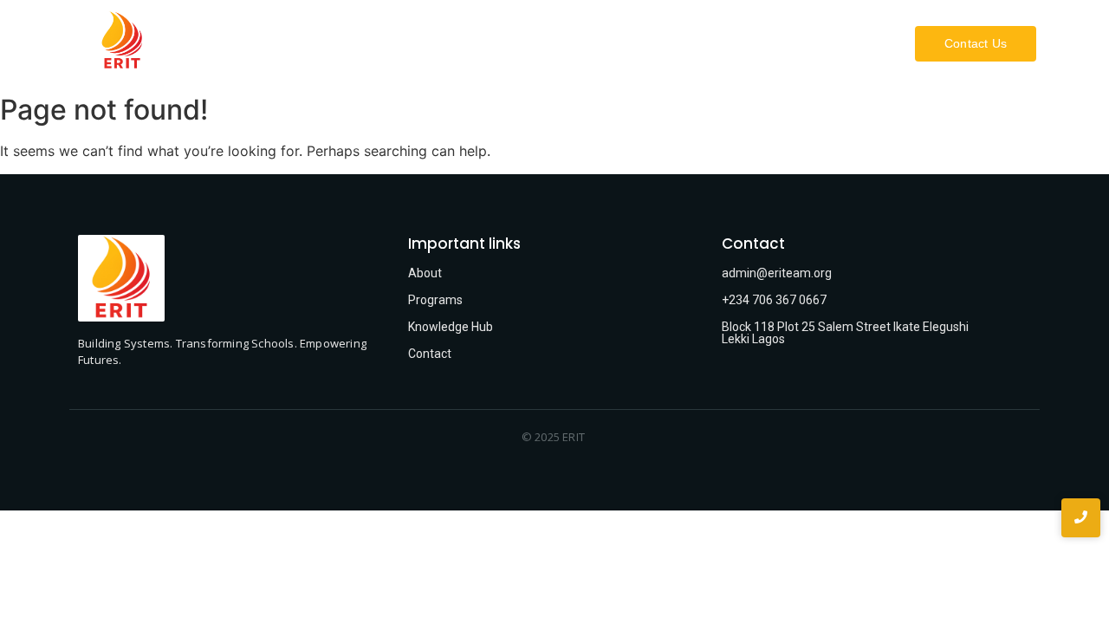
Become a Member (822, 43)
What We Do (624, 43)
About (541, 43)
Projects (714, 43)
